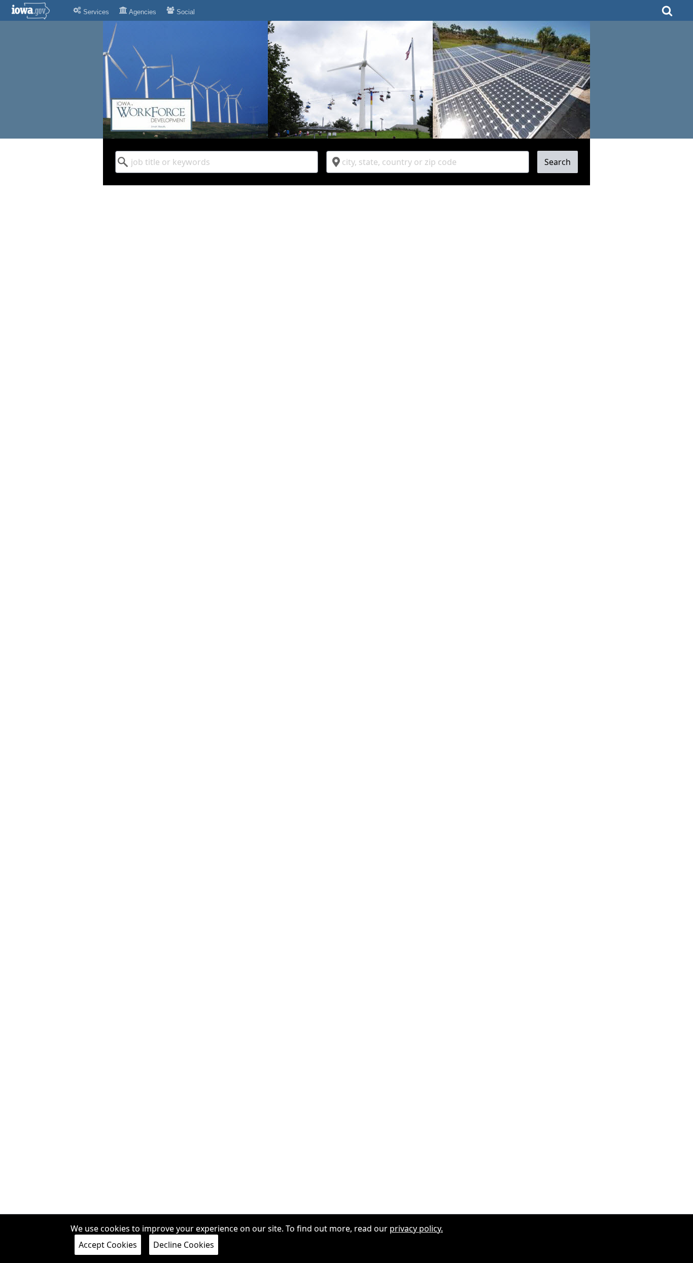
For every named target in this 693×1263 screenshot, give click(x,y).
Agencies (141, 12)
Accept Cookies (108, 1244)
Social (185, 12)
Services (95, 12)
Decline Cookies (183, 1244)
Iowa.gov (37, 10)
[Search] (667, 14)
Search (557, 162)
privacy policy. (416, 1228)
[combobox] (216, 162)
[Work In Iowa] (346, 80)
